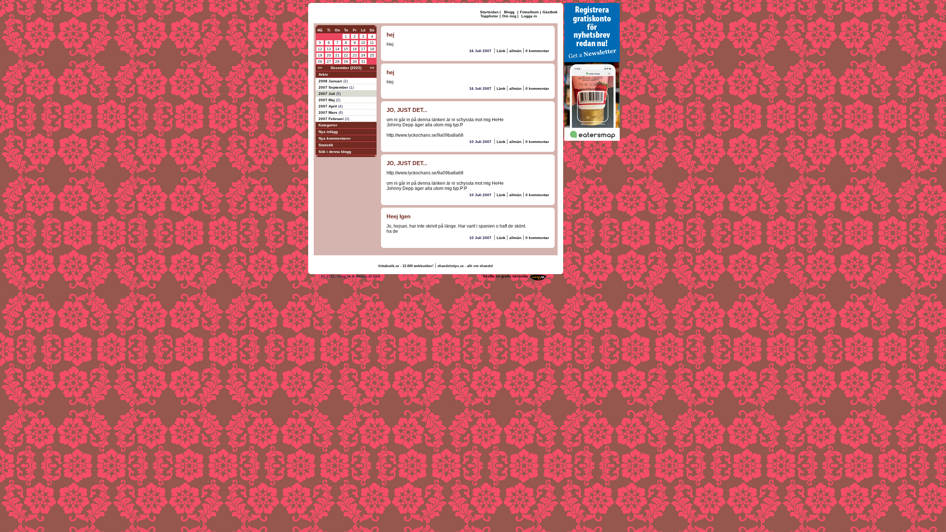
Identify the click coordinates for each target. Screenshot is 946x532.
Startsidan (489, 12)
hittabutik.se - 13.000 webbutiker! (405, 266)
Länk (502, 51)
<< (320, 68)
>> (372, 68)
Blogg (509, 12)
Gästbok (550, 12)
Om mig (509, 16)
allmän (515, 51)
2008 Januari (331, 81)
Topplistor (489, 16)
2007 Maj (327, 100)
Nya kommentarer (335, 138)
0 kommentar (537, 51)
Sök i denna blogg (335, 152)
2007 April (328, 106)
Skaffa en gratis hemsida (505, 276)
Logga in (529, 16)
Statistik (326, 145)
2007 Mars (328, 112)
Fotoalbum (529, 12)
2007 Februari (332, 119)
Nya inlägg (328, 132)
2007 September (334, 87)
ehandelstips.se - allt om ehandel (465, 266)
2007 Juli (327, 94)
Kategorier (328, 125)
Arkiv (323, 74)
